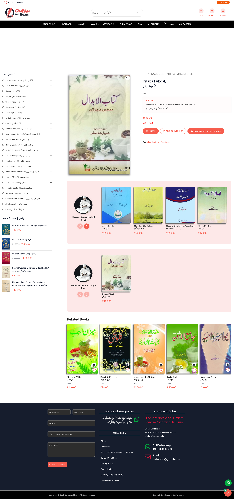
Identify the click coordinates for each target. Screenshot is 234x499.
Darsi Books (108, 24)
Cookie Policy (107, 469)
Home (145, 74)
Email (156, 455)
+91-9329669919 (15, 2)
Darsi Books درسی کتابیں (18, 155)
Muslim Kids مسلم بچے (16, 193)
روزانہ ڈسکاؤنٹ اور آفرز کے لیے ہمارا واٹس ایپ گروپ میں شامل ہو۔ (116, 420)
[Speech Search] (137, 12)
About (103, 441)
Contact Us (185, 24)
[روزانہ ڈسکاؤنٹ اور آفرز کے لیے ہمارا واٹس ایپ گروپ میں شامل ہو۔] (137, 419)
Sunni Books (126, 24)
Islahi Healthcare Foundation (158, 142)
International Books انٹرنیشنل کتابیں (22, 171)
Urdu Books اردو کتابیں (17, 118)
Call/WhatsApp (162, 445)
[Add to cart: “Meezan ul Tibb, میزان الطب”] (94, 365)
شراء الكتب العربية (14, 209)
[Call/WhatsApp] (148, 447)
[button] (223, 2)
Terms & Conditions (109, 458)
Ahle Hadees (153, 24)
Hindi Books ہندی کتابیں (18, 85)
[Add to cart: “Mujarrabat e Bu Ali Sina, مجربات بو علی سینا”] (161, 365)
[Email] (148, 457)
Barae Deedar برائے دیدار (17, 139)
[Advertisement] (117, 46)
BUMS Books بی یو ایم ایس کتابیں (21, 150)
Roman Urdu (12, 91)
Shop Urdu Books (15, 107)
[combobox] (51, 434)
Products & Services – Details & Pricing (117, 452)
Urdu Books (49, 24)
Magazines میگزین (15, 182)
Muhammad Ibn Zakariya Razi (182, 104)
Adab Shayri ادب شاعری (18, 128)
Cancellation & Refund (110, 480)
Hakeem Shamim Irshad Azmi (158, 104)
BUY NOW (150, 131)
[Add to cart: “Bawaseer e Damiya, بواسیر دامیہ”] (227, 365)
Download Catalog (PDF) (207, 131)
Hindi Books (66, 24)
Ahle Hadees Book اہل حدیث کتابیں (22, 134)
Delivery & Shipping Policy (112, 474)
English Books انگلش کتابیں (19, 80)
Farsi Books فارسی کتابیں (17, 161)
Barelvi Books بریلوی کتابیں (19, 145)
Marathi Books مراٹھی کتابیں (18, 188)
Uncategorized (13, 112)
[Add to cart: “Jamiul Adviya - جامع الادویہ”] (194, 365)
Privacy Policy (107, 463)
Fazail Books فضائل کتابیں (18, 166)
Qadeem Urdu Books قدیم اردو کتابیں (22, 198)
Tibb (140, 24)
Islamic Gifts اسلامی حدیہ (17, 177)
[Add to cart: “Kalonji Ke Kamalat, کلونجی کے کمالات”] (127, 365)
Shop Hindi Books (14, 102)
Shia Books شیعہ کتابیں (16, 204)
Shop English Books (15, 96)
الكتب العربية (13, 123)
